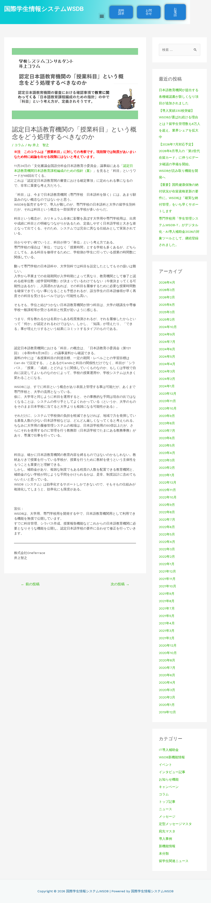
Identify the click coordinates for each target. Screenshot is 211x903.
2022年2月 (167, 557)
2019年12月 (167, 712)
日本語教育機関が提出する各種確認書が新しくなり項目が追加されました (178, 96)
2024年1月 (167, 386)
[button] (101, 16)
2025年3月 (167, 312)
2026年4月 (167, 282)
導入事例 (165, 839)
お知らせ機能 (169, 779)
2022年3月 (167, 549)
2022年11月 (167, 490)
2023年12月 (167, 394)
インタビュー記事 (172, 772)
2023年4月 (167, 453)
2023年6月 (167, 438)
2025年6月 (167, 305)
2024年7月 (167, 342)
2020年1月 (167, 705)
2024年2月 (167, 379)
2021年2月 (167, 638)
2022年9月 (167, 505)
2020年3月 (167, 690)
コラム (19, 145)
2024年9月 (167, 334)
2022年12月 (167, 482)
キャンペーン (169, 787)
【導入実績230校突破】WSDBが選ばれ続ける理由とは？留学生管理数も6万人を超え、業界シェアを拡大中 (179, 124)
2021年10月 (167, 586)
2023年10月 (168, 408)
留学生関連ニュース (174, 861)
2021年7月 (167, 608)
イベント (165, 765)
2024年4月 (167, 364)
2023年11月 (167, 401)
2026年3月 (167, 290)
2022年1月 (167, 564)
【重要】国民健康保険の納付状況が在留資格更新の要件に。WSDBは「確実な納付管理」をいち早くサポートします (178, 198)
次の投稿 (120, 584)
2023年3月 (167, 460)
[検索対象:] (179, 50)
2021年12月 (167, 571)
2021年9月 (167, 594)
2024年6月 (167, 349)
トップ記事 (167, 802)
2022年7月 (167, 519)
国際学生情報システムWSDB (44, 8)
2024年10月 (168, 327)
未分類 (164, 853)
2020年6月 (167, 675)
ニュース (165, 809)
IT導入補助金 (169, 750)
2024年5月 (167, 356)
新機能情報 (167, 846)
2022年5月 (167, 534)
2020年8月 (167, 660)
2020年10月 (168, 653)
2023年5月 (167, 445)
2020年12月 (168, 645)
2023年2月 (167, 468)
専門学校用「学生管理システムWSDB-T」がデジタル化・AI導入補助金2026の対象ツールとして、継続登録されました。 (179, 231)
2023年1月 (167, 475)
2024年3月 (167, 371)
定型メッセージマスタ (175, 824)
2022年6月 (167, 527)
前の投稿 (30, 584)
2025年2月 (167, 319)
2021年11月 (167, 579)
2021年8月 (167, 601)
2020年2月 (167, 697)
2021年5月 (167, 616)
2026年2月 (167, 297)
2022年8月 (167, 512)
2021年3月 (167, 631)
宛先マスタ (167, 831)
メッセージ (167, 816)
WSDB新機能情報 (172, 757)
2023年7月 (167, 431)
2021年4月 (167, 623)
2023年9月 (167, 416)
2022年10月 (168, 497)
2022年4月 (167, 542)
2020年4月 (167, 682)
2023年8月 (167, 423)
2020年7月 (167, 668)
